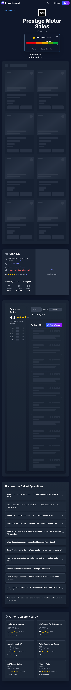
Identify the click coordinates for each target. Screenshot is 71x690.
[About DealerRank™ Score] (57, 36)
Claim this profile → (35, 57)
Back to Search (9, 10)
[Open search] (48, 3)
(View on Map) (18, 261)
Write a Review (55, 325)
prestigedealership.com (17, 267)
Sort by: (45, 309)
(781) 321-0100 (14, 264)
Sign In (65, 3)
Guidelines (56, 3)
